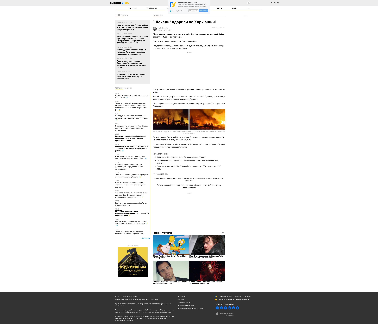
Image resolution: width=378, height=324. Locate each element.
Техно (219, 8)
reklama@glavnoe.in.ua (226, 299)
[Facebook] (217, 307)
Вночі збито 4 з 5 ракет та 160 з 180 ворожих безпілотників (181, 157)
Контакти (181, 299)
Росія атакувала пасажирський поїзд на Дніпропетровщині (131, 203)
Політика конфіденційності (186, 305)
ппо (166, 174)
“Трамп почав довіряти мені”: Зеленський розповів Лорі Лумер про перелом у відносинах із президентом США (131, 194)
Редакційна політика (184, 302)
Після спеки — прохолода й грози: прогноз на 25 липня (132, 95)
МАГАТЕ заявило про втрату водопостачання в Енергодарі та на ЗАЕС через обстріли (132, 212)
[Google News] (233, 307)
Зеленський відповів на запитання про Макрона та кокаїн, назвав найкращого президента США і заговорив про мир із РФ (131, 105)
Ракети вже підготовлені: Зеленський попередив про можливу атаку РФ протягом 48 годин (130, 137)
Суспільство (151, 8)
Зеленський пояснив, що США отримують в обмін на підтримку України (131, 175)
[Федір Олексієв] (155, 30)
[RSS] (237, 307)
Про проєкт (181, 296)
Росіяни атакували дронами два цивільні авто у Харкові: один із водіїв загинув (131, 221)
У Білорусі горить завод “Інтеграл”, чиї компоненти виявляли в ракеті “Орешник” (131, 116)
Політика (133, 8)
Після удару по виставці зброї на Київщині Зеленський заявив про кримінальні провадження (132, 127)
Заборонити (193, 11)
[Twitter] (221, 307)
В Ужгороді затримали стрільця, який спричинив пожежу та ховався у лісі (130, 157)
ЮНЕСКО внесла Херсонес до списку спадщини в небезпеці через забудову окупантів (130, 184)
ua (272, 3)
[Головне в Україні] (119, 3)
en (278, 3)
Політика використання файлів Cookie (190, 308)
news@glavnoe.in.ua (225, 296)
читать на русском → (218, 28)
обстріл (161, 174)
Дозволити (203, 11)
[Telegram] (225, 307)
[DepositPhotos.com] (225, 314)
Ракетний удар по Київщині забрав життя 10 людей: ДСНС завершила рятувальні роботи (131, 147)
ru (275, 3)
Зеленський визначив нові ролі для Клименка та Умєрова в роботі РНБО (129, 231)
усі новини (145, 238)
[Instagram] (229, 307)
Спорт (234, 8)
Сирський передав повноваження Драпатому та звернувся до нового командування (129, 166)
